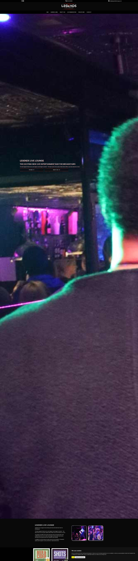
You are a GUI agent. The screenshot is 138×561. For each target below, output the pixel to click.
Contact (89, 12)
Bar (47, 12)
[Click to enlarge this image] (79, 533)
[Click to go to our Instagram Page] (23, 1)
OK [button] (73, 557)
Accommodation (71, 12)
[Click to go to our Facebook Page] (22, 1)
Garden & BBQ (54, 12)
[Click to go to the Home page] (69, 6)
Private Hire (81, 12)
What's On (62, 12)
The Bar (31, 169)
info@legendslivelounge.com (115, 1)
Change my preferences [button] (80, 557)
